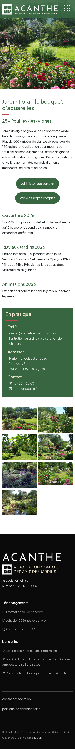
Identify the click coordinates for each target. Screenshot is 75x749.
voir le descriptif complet (37, 198)
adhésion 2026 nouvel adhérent (26, 620)
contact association (16, 699)
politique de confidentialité (21, 709)
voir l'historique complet (37, 184)
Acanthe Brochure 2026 (21, 629)
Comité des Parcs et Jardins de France (31, 650)
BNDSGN (36, 737)
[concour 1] (19, 502)
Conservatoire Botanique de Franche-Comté (36, 673)
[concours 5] (55, 473)
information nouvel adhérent (24, 612)
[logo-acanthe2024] (30, 9)
